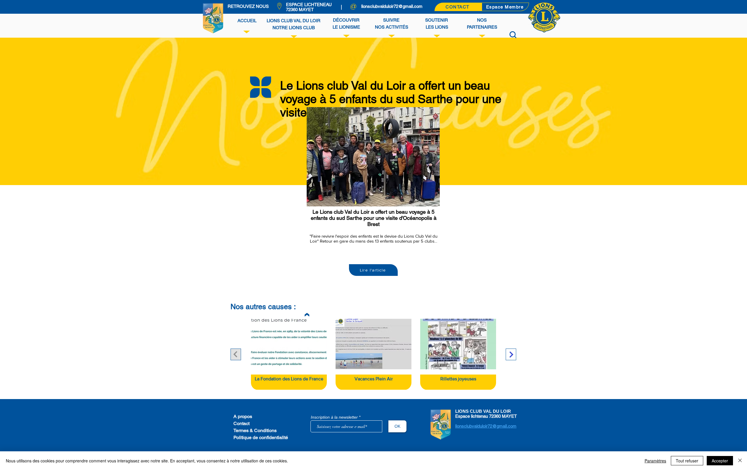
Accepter (720, 461)
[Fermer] (739, 460)
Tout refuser (687, 461)
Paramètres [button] (655, 461)
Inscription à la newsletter (334, 417)
